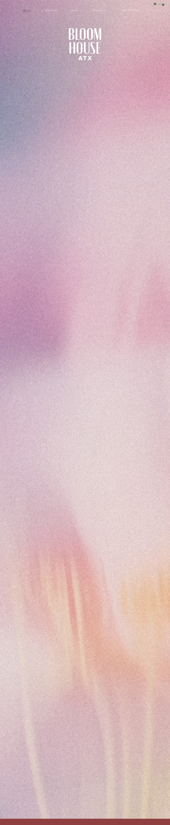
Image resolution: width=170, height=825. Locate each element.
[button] (163, 4)
